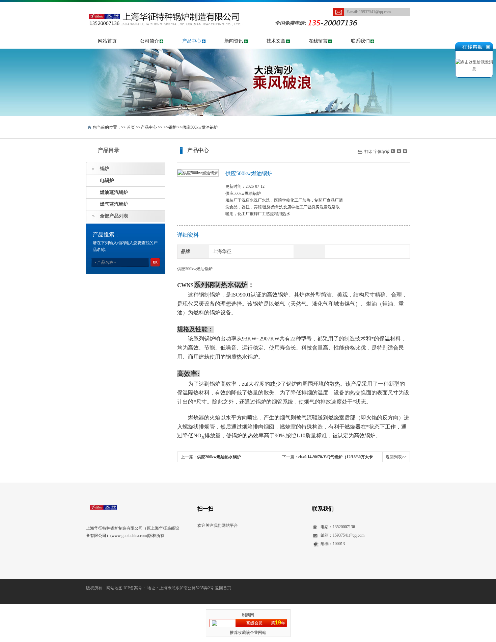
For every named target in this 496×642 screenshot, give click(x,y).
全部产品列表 (114, 216)
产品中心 (191, 41)
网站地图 (114, 588)
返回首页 (223, 588)
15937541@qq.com (375, 11)
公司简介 (149, 41)
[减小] (393, 151)
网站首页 (107, 41)
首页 (131, 127)
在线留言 (318, 41)
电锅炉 (107, 180)
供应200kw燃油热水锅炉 (219, 457)
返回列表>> (396, 457)
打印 (368, 151)
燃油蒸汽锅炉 (114, 192)
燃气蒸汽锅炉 (114, 204)
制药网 (248, 615)
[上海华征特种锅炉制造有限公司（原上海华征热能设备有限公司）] (175, 5)
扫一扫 (205, 509)
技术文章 (276, 41)
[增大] (404, 151)
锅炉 (104, 168)
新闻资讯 (233, 41)
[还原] (398, 151)
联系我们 (360, 41)
